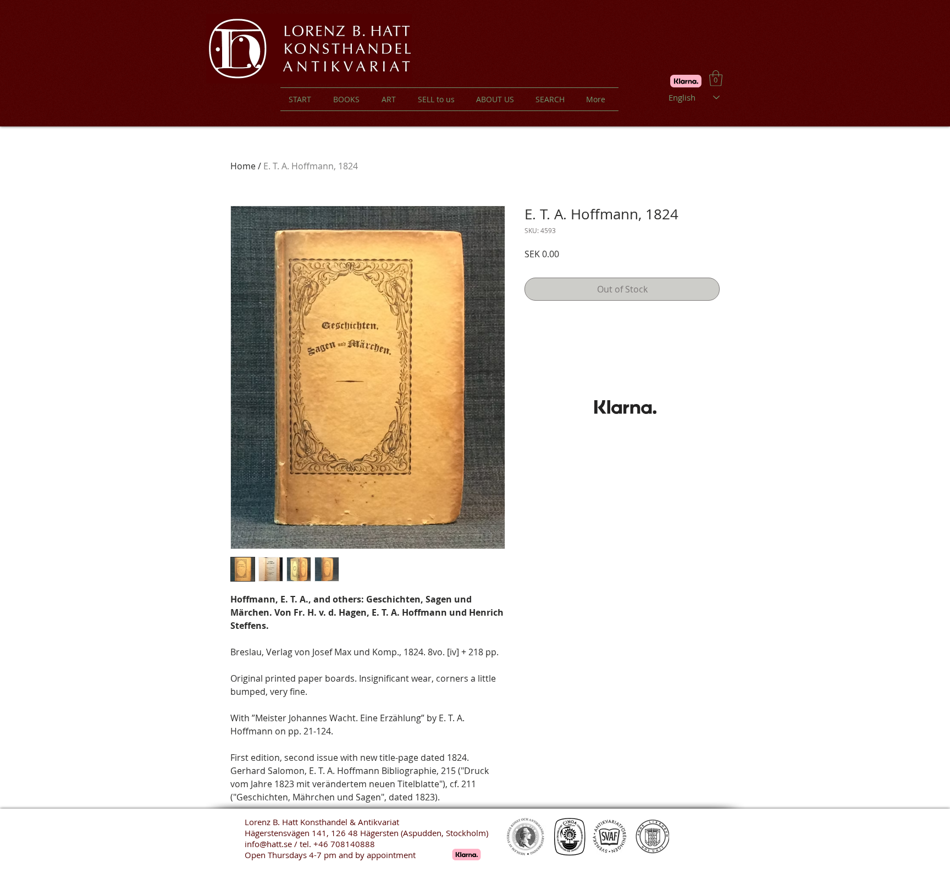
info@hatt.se (268, 843)
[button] (715, 78)
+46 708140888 (344, 843)
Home (243, 166)
